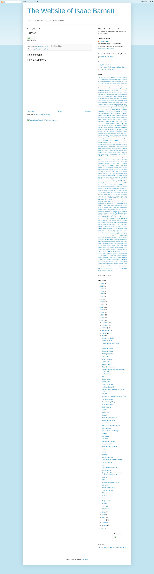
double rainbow (103, 131)
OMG (110, 199)
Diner (107, 121)
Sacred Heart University (119, 224)
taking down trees (107, 404)
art (110, 85)
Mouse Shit (108, 186)
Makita (100, 181)
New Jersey (114, 194)
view (99, 263)
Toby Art (104, 394)
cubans (107, 113)
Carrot (117, 102)
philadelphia (123, 207)
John (105, 171)
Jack (104, 167)
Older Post (88, 111)
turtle (108, 259)
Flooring (106, 141)
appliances (101, 85)
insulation (101, 165)
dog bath (110, 125)
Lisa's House (106, 179)
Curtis (111, 113)
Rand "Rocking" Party (108, 402)
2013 (102, 318)
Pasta (103, 449)
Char (115, 104)
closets (125, 108)
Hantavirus (101, 154)
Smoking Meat (114, 233)
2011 (102, 528)
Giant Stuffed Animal (114, 148)
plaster (110, 211)
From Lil (104, 503)
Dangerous (101, 117)
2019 (102, 302)
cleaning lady (118, 108)
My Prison (105, 454)
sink (121, 230)
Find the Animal (115, 139)
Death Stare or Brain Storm (116, 117)
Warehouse (110, 263)
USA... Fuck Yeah (103, 261)
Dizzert (112, 123)
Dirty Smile (123, 121)
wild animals (114, 267)
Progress (105, 217)
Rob (115, 222)
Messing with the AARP (120, 182)
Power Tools (102, 215)
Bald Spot (108, 87)
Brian (115, 98)
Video (125, 261)
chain (106, 104)
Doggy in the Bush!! (108, 338)
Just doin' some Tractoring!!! (110, 431)
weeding (120, 263)
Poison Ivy (101, 213)
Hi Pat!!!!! (104, 495)
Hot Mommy (111, 158)
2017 (102, 307)
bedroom (101, 92)
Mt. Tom (104, 190)
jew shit (116, 167)
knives (100, 173)
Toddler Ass (106, 255)
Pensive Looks (122, 205)
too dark (124, 255)
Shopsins (120, 228)
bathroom (101, 91)
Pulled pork (123, 216)
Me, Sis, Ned (106, 382)
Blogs (99, 96)
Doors (121, 129)
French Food (118, 142)
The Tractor (102, 253)
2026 (102, 283)
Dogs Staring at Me (112, 129)
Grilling (100, 152)
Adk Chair (115, 77)
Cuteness (124, 113)
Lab (104, 173)
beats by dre (123, 90)
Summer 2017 (116, 245)
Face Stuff (116, 137)
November (105, 325)
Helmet (111, 154)
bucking (104, 100)
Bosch (125, 96)
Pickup (100, 209)
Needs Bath (107, 194)
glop (99, 150)
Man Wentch (110, 181)
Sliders (125, 232)
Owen (109, 201)
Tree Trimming (122, 257)
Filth (108, 139)
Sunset (104, 247)
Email (111, 135)
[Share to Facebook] (59, 46)
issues (100, 167)
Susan (117, 247)
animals (112, 81)
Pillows (111, 209)
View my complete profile (106, 49)
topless (100, 257)
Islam (125, 165)
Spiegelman (109, 239)
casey (121, 102)
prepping (112, 215)
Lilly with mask (106, 428)
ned (122, 192)
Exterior (110, 137)
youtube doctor (110, 270)
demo (115, 119)
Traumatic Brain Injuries (110, 257)
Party (108, 203)
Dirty (117, 121)
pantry (104, 203)
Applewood (124, 83)
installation (124, 163)
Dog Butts (117, 125)
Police (110, 213)
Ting (125, 253)
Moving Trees (106, 412)
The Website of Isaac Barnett (70, 11)
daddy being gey (116, 115)
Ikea (114, 161)
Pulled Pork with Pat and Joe (110, 482)
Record (114, 220)
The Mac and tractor (108, 399)
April (103, 517)
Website (116, 263)
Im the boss (120, 161)
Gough (111, 150)
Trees (100, 259)
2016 (102, 310)
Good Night (105, 150)
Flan (122, 139)
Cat (126, 102)
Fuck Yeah (115, 144)
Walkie (105, 263)
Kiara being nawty (107, 351)
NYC (114, 198)
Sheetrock (101, 228)
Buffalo (108, 100)
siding (114, 230)
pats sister (107, 205)
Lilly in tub (105, 439)
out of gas (124, 199)
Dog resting (105, 356)
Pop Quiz (118, 213)
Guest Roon (116, 152)
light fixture (106, 175)
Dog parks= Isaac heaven (109, 467)
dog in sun (108, 127)
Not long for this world (108, 420)
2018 (102, 304)
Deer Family (102, 119)
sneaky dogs (101, 235)
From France (108, 144)
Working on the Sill (107, 354)
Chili (117, 106)
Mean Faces (106, 182)
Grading (116, 150)
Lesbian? (105, 415)
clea (112, 108)
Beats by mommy (107, 359)
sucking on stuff (118, 243)
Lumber (121, 179)
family (125, 137)
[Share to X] (57, 46)
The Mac (110, 251)
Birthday (124, 94)
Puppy (100, 218)
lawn (125, 173)
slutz (99, 233)
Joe (110, 169)
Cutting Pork (105, 362)
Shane (125, 226)
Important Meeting (103, 163)
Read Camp (107, 220)
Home (60, 111)
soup (118, 235)
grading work (123, 150)
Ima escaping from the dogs (110, 343)
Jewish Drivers (122, 167)
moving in (101, 188)
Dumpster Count (115, 133)
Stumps (104, 410)
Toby (46, 49)
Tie (123, 253)
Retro (109, 222)
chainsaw (111, 104)
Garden (114, 146)
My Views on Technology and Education (112, 67)
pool (114, 213)
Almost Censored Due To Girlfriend (117, 79)
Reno (99, 222)
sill (118, 230)
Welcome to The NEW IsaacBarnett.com (114, 396)
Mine (115, 184)
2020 (102, 299)
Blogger (85, 559)
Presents (117, 215)
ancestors (107, 81)
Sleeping (100, 232)
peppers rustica (108, 207)
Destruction (101, 121)
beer (110, 92)
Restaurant (105, 222)
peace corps (114, 205)
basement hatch (110, 89)
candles (104, 102)
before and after (117, 92)
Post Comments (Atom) (43, 115)
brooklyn (119, 98)
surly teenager (110, 247)
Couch (106, 111)
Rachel (108, 218)
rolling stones (107, 224)
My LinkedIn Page (105, 65)
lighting (111, 175)
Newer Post (31, 111)
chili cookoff (123, 106)
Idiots (110, 161)
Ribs (103, 480)
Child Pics (113, 106)
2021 (102, 296)
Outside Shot (102, 201)
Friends (125, 142)
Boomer (120, 96)
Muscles (116, 190)
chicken (100, 106)
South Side (123, 235)
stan (122, 241)
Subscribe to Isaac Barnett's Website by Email (112, 547)
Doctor (117, 123)
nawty (104, 192)
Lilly (36, 49)
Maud (119, 181)
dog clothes (123, 125)
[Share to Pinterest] (61, 46)
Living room (114, 179)
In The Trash (114, 163)
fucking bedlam (108, 146)
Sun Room (124, 245)
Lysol (125, 179)
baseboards (101, 89)
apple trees (116, 83)
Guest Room (107, 152)
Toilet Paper (113, 255)
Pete (115, 207)
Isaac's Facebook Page (107, 69)
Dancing (124, 115)
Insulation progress (108, 384)
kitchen (112, 171)
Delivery (110, 119)
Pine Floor (124, 209)
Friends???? (101, 144)
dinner (112, 121)
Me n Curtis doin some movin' (111, 425)
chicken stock (106, 106)
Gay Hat (122, 146)
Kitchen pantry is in (107, 457)
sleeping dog (115, 232)
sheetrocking (108, 228)
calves (120, 100)
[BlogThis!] (55, 46)
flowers (112, 140)
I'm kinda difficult (103, 161)
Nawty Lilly (110, 192)
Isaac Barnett (105, 41)
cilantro (100, 108)
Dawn (106, 117)
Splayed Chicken (111, 241)
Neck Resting (116, 192)
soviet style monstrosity (104, 237)
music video (122, 190)
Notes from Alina (103, 198)
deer (125, 117)
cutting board (102, 115)
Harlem (106, 154)
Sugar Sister (107, 245)
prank (108, 215)
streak (100, 243)
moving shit (108, 188)
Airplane (102, 79)
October (104, 328)
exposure (105, 137)
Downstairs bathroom (115, 131)
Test (102, 251)
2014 (102, 315)
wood (105, 268)
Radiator (113, 218)
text (105, 251)
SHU (107, 230)
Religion (119, 220)
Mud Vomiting (109, 190)
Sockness (108, 235)
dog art (106, 125)
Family (104, 452)
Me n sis (104, 346)
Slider (121, 232)
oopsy (118, 199)
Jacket (108, 167)
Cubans (104, 477)
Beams (116, 90)
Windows (100, 268)
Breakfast (101, 98)
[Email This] (52, 46)
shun (111, 230)
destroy (125, 119)
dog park (113, 127)
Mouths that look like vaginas (119, 186)
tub (106, 259)
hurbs (102, 159)
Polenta (106, 213)
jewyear (100, 169)
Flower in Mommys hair (109, 367)
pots (125, 213)
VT (102, 263)
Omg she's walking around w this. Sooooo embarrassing (112, 473)
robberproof (120, 222)
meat (112, 182)
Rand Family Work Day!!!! (109, 417)
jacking (112, 167)
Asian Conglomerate (117, 85)
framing (105, 142)
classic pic (106, 108)
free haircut (110, 142)
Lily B (100, 179)
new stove (121, 194)
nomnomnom (113, 196)
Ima (126, 161)
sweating (108, 249)
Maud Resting (106, 423)
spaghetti (113, 237)
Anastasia (101, 81)
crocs (103, 113)
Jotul (108, 171)
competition (101, 109)
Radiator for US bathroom (109, 446)
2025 (102, 286)
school (110, 226)
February (105, 522)
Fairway (121, 137)
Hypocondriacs (117, 159)
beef (106, 92)
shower (104, 230)
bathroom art (109, 90)
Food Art (120, 140)
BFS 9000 (107, 94)
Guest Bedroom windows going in (112, 460)
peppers (100, 207)
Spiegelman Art (106, 470)
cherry (125, 104)
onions (114, 199)
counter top (112, 111)
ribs (112, 222)
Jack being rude (107, 444)
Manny (115, 181)
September (105, 330)
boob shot (105, 96)
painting (100, 203)
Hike (122, 154)
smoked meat (105, 233)
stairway (118, 241)
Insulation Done (106, 374)
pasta (111, 203)
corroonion (101, 111)
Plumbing (124, 211)
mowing (122, 188)
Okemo (118, 198)
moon (125, 184)
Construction (116, 110)
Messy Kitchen (109, 184)
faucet (100, 139)
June (103, 512)
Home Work (119, 156)
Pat (115, 203)
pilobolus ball (116, 209)
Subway (111, 243)
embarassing (117, 135)
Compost (108, 109)
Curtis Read (117, 113)
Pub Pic (110, 216)
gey (126, 146)
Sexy (120, 226)
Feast (104, 139)
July (103, 336)
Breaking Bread (109, 98)
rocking (100, 224)
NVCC (110, 198)
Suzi (103, 249)
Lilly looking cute (107, 462)
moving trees (115, 188)
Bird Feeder (118, 94)
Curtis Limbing (106, 407)
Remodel (124, 220)
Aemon (121, 77)
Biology (112, 94)
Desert (119, 119)
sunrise (100, 247)
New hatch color (107, 340)
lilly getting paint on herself (111, 177)
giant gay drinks (103, 148)
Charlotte (120, 104)
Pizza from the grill (107, 490)
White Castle (106, 267)
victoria (121, 261)
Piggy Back (106, 209)
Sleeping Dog (106, 364)
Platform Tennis (117, 211)
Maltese (104, 181)
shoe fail (115, 228)
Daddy (109, 115)
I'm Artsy (124, 159)
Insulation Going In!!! (108, 387)
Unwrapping (105, 485)
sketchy (125, 230)
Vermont (116, 261)
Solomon (114, 235)
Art (102, 465)
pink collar (101, 211)
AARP (111, 77)
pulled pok (117, 216)
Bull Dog (114, 100)
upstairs (112, 259)
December (105, 322)
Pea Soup (105, 506)
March (104, 520)
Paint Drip (115, 201)
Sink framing (105, 509)
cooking (124, 110)
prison (122, 215)
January (104, 525)
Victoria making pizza (108, 487)
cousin (118, 111)
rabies (104, 218)
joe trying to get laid (117, 169)
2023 (102, 291)
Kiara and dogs (106, 379)
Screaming (115, 226)
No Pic (107, 196)
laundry (121, 173)
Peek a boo (105, 433)
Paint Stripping (122, 201)
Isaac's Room (119, 165)
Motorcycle (101, 186)
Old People (105, 199)
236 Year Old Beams (103, 77)
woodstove (110, 268)
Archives (107, 85)
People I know (106, 501)
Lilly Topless (105, 436)
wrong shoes (117, 268)
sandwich (100, 226)
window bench (123, 267)
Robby (125, 222)
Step (125, 241)
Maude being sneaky (108, 441)
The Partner (123, 251)
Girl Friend (124, 148)
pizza (106, 211)
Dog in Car (101, 127)
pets (118, 207)
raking (118, 218)
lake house (109, 173)
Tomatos (119, 255)
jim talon (105, 169)
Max (122, 181)
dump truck (107, 133)
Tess (99, 251)
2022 (102, 294)
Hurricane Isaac (109, 159)
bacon (103, 87)
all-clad (106, 79)
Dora (125, 129)
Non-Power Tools (122, 196)
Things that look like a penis (114, 253)
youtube (104, 270)
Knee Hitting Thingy (121, 171)
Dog (34, 49)
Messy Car (101, 184)
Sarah (105, 226)
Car (114, 102)
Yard (122, 269)
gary (118, 146)
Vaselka (111, 261)
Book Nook (113, 96)
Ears (104, 135)
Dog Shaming (120, 127)
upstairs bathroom (121, 259)
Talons (125, 249)
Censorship (101, 104)
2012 (102, 320)
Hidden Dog (116, 154)
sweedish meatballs (116, 249)
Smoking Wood (122, 233)
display (107, 123)
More (103, 376)
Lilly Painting (41, 49)
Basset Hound (121, 89)
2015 (102, 312)
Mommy (120, 184)
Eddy (107, 135)
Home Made (112, 156)
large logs (115, 173)
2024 (102, 288)
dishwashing (101, 123)
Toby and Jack (106, 493)
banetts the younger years (119, 87)
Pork (122, 213)
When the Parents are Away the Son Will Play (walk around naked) (112, 265)
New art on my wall (107, 348)
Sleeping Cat (107, 232)
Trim (103, 259)
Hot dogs (105, 158)
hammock (124, 152)
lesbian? (100, 175)
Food (116, 141)
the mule (117, 251)
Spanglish (119, 237)
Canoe (110, 102)
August (104, 333)
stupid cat (105, 243)
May (103, 514)
